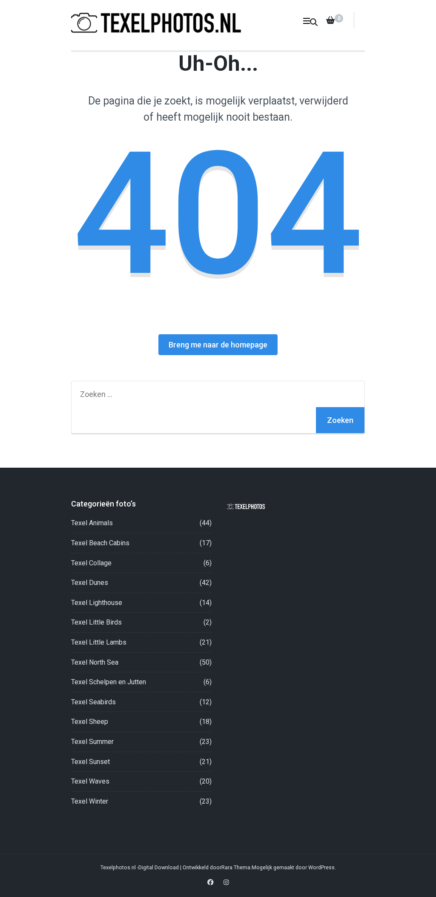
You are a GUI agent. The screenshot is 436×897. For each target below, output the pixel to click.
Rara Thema (235, 867)
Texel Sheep (89, 722)
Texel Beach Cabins (100, 543)
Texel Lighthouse (96, 603)
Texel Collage (91, 563)
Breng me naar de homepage (218, 344)
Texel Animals (92, 523)
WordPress (321, 867)
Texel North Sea (94, 662)
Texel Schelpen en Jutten (108, 682)
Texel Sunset (90, 762)
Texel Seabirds (93, 702)
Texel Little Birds (96, 622)
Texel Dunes (89, 583)
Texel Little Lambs (98, 642)
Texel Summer (92, 742)
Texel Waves (90, 781)
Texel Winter (89, 801)
